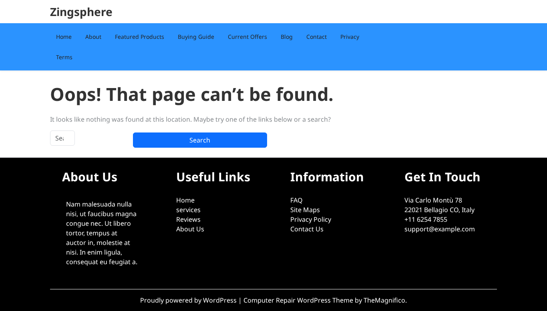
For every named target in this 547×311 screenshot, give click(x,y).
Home (64, 36)
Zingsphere (81, 11)
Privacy (349, 36)
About (93, 36)
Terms (64, 57)
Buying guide (196, 36)
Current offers (247, 36)
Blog (287, 36)
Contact (316, 36)
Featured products (139, 36)
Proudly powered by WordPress (189, 300)
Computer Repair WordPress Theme (299, 300)
